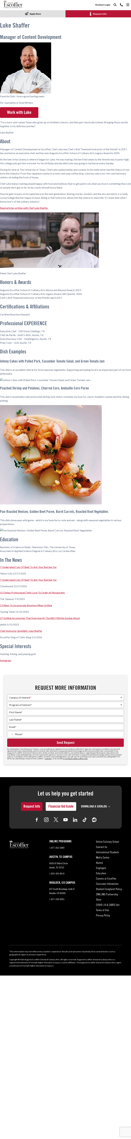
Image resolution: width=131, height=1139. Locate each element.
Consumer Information (107, 884)
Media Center (102, 858)
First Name (15, 712)
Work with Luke (19, 112)
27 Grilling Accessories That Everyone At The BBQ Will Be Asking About (40, 618)
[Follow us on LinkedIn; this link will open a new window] (75, 819)
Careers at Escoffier (106, 879)
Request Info (100, 13)
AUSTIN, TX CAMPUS (60, 856)
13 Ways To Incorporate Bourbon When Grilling (26, 605)
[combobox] (10, 734)
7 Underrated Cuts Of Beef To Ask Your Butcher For (28, 567)
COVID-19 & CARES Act (107, 905)
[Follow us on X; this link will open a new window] (55, 819)
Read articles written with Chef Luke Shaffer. (24, 207)
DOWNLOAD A (94, 806)
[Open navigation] (128, 5)
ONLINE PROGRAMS (60, 841)
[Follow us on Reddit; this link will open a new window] (94, 819)
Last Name (15, 719)
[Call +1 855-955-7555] (121, 5)
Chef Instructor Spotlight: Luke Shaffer (21, 630)
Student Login (102, 4)
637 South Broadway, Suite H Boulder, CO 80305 (61, 892)
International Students (107, 852)
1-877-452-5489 (56, 848)
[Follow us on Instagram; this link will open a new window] (46, 819)
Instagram (5, 660)
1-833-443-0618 (56, 874)
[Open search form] (115, 5)
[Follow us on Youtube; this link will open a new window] (65, 819)
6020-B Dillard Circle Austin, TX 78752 (59, 866)
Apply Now (35, 13)
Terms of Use (102, 910)
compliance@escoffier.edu (76, 759)
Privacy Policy (103, 915)
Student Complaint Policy (109, 889)
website (48, 759)
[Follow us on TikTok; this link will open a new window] (84, 819)
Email (12, 727)
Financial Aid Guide (60, 806)
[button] (65, 240)
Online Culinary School (107, 842)
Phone (19, 734)
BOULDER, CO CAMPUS (62, 882)
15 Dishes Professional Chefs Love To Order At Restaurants (32, 592)
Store (98, 900)
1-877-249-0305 (56, 899)
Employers (101, 868)
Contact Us (101, 847)
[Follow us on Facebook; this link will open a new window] (36, 819)
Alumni (99, 863)
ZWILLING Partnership (107, 894)
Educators (101, 873)
